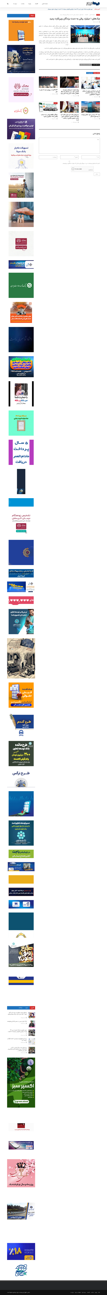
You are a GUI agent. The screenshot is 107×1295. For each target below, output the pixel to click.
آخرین (32, 1008)
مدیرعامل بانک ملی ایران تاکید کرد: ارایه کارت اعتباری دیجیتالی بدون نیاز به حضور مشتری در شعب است (69, 117)
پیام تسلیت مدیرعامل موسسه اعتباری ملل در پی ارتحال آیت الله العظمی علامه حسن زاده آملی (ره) (70, 92)
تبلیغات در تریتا (78, 1292)
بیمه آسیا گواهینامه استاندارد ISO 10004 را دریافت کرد (80, 9)
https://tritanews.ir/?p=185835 (86, 64)
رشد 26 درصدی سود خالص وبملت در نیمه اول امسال (90, 116)
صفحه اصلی (45, 4)
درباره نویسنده (90, 73)
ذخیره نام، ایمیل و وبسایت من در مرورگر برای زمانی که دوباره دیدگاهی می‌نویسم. (81, 163)
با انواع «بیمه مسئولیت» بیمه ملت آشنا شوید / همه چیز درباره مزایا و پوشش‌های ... (17, 1014)
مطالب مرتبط (96, 73)
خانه (99, 1292)
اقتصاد (36, 4)
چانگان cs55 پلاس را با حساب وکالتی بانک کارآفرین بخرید (49, 116)
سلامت (22, 4)
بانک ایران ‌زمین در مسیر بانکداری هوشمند (17, 1021)
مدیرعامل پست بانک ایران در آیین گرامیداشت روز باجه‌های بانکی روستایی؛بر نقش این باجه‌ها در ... (17, 1049)
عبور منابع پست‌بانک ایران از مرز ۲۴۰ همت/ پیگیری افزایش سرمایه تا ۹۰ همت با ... (17, 1031)
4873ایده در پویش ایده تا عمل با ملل (48, 91)
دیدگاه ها (20, 1008)
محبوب (26, 1008)
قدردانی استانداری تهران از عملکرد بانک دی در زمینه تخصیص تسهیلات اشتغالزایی (91, 93)
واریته (29, 4)
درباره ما (15, 4)
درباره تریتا (84, 1292)
